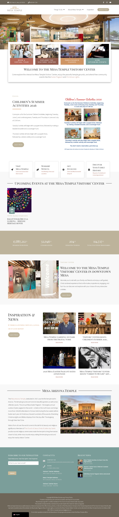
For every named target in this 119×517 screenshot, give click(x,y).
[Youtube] (110, 2)
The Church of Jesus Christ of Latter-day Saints (40, 428)
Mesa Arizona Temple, (18, 399)
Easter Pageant (57, 77)
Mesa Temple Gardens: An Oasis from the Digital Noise (59, 338)
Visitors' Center (67, 262)
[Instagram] (106, 2)
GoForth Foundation (60, 499)
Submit (12, 473)
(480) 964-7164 (33, 2)
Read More (59, 342)
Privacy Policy (69, 497)
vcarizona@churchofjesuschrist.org (60, 462)
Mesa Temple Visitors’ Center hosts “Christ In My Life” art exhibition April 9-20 (95, 374)
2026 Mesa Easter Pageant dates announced (59, 372)
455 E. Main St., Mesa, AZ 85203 (17, 2)
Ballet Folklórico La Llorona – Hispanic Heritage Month (17, 221)
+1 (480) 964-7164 (53, 468)
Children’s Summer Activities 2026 (28, 103)
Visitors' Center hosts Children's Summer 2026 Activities (96, 467)
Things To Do (58, 9)
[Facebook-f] (103, 2)
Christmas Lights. (73, 77)
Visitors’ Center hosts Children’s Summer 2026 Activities (95, 339)
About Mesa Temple (74, 9)
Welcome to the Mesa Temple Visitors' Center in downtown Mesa (85, 271)
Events (15, 96)
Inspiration (90, 9)
